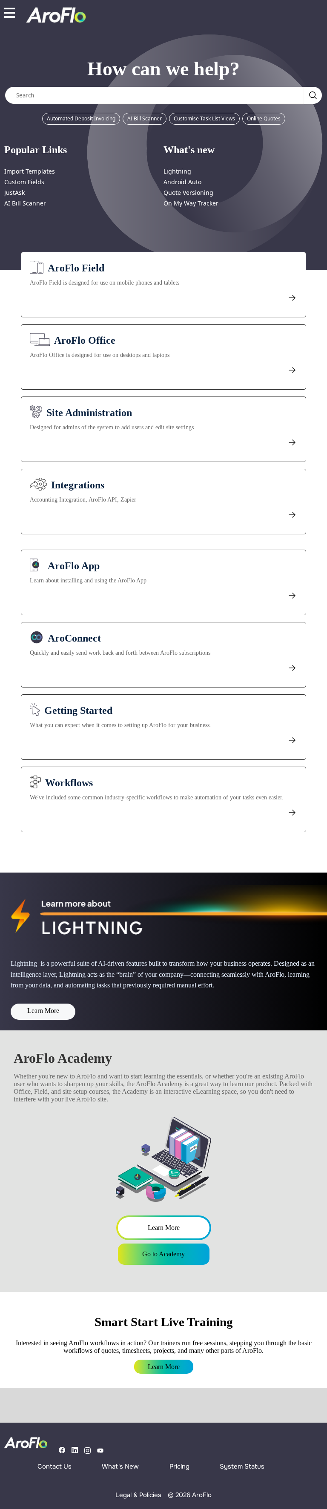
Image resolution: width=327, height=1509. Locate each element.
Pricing (179, 1466)
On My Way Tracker (191, 203)
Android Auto (182, 182)
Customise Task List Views (204, 118)
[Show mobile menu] (9, 12)
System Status (242, 1466)
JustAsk (14, 192)
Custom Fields (24, 182)
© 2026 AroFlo (190, 1495)
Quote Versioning (188, 192)
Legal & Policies (138, 1495)
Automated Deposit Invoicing (81, 118)
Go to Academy (163, 1254)
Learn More (43, 1010)
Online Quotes (264, 118)
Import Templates (29, 171)
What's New (120, 1466)
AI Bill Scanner (144, 118)
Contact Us (54, 1466)
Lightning (177, 171)
